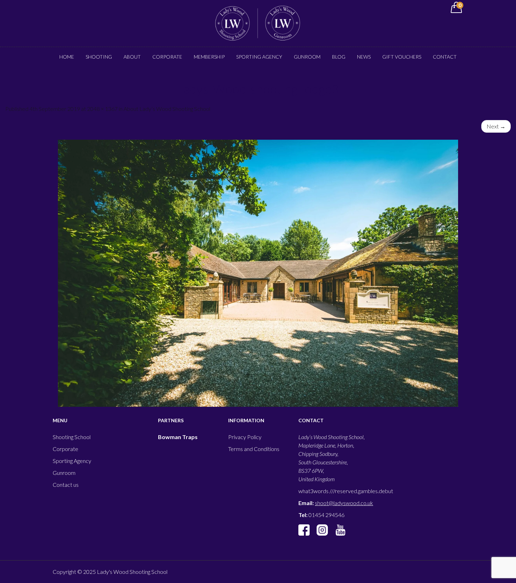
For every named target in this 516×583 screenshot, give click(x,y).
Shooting (99, 57)
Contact (445, 57)
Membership (209, 57)
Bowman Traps (178, 436)
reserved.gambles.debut (364, 491)
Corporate (167, 57)
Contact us (66, 484)
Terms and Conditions (253, 448)
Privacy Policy (245, 436)
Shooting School (72, 436)
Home (66, 57)
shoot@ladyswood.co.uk (344, 502)
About (132, 57)
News (364, 57)
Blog (338, 57)
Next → (496, 126)
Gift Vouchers (401, 57)
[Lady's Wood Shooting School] (258, 22)
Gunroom (307, 57)
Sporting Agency (259, 57)
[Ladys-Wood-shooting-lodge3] (258, 273)
